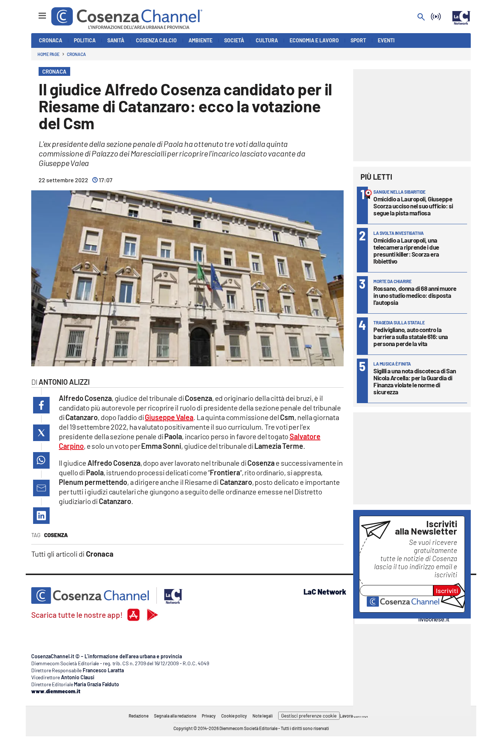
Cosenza (56, 535)
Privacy (209, 715)
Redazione (138, 715)
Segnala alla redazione (175, 715)
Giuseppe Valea (169, 417)
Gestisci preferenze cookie (309, 716)
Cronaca (76, 54)
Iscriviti (447, 590)
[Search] (421, 17)
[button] (41, 405)
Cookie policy (234, 715)
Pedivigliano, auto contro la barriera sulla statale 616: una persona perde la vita (410, 336)
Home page (48, 54)
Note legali (262, 715)
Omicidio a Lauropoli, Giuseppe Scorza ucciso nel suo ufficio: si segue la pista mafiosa (413, 205)
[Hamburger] (35, 12)
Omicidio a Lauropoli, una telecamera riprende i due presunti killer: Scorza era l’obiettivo (406, 250)
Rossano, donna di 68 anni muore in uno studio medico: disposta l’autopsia (414, 295)
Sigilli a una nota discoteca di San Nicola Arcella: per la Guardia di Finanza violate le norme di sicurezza (414, 381)
